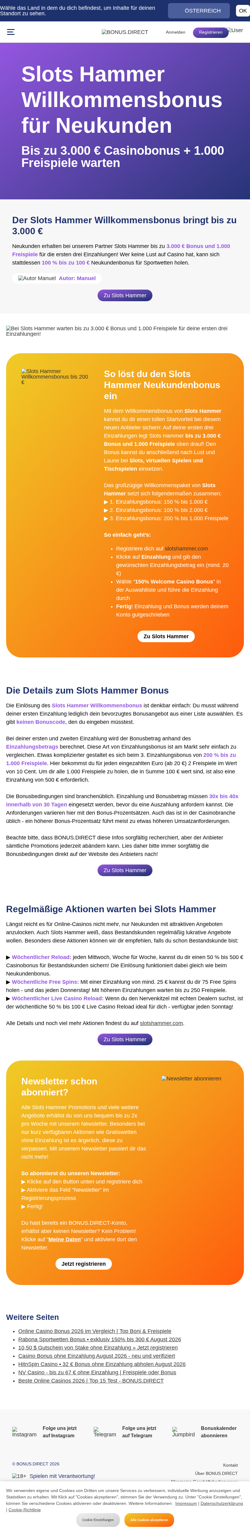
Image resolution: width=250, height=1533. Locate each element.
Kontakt (230, 1465)
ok (243, 11)
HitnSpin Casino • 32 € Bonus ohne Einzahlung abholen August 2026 (102, 1364)
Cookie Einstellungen (98, 1520)
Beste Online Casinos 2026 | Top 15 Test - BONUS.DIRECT (91, 1381)
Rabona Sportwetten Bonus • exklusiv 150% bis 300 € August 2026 (99, 1339)
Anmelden (175, 32)
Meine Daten (64, 1239)
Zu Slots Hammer (125, 295)
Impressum (186, 1503)
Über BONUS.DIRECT (216, 1473)
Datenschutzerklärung (222, 1503)
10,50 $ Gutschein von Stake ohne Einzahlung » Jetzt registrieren (98, 1348)
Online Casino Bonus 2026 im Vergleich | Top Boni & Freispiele (94, 1331)
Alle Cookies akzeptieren (149, 1520)
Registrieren (211, 32)
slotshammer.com (186, 549)
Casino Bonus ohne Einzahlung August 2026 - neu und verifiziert (96, 1356)
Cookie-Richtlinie (25, 1509)
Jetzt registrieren (84, 1264)
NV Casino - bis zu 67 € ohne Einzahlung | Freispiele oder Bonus (97, 1372)
